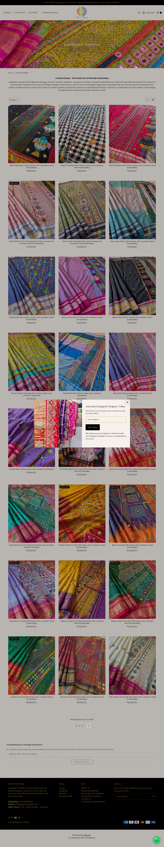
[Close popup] (127, 402)
